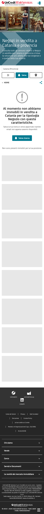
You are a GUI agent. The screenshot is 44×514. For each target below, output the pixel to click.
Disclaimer (15, 418)
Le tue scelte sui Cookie (22, 422)
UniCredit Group (29, 397)
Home (6, 82)
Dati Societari (34, 414)
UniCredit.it (13, 397)
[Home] (17, 3)
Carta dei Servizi (11, 414)
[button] (40, 82)
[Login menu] (39, 3)
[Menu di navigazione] (39, 510)
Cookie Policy (28, 418)
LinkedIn (22, 404)
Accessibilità (22, 431)
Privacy (23, 414)
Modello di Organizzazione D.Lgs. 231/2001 (22, 427)
